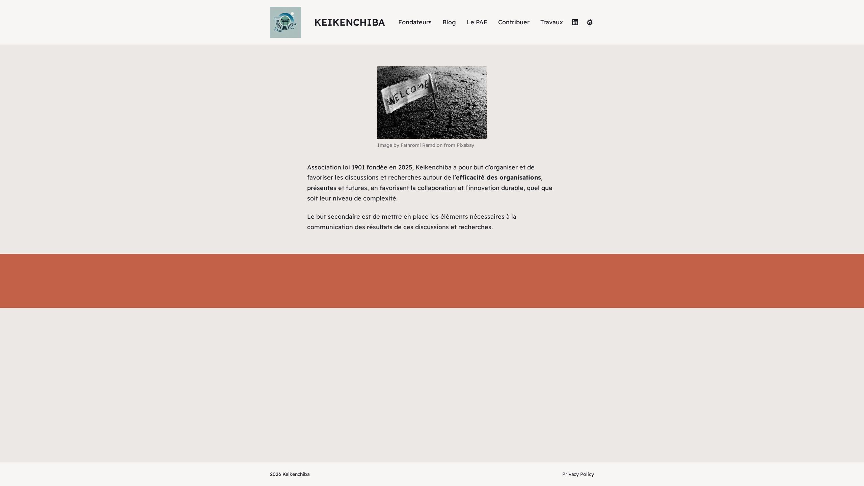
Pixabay (465, 145)
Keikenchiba (349, 22)
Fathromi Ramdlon (421, 145)
